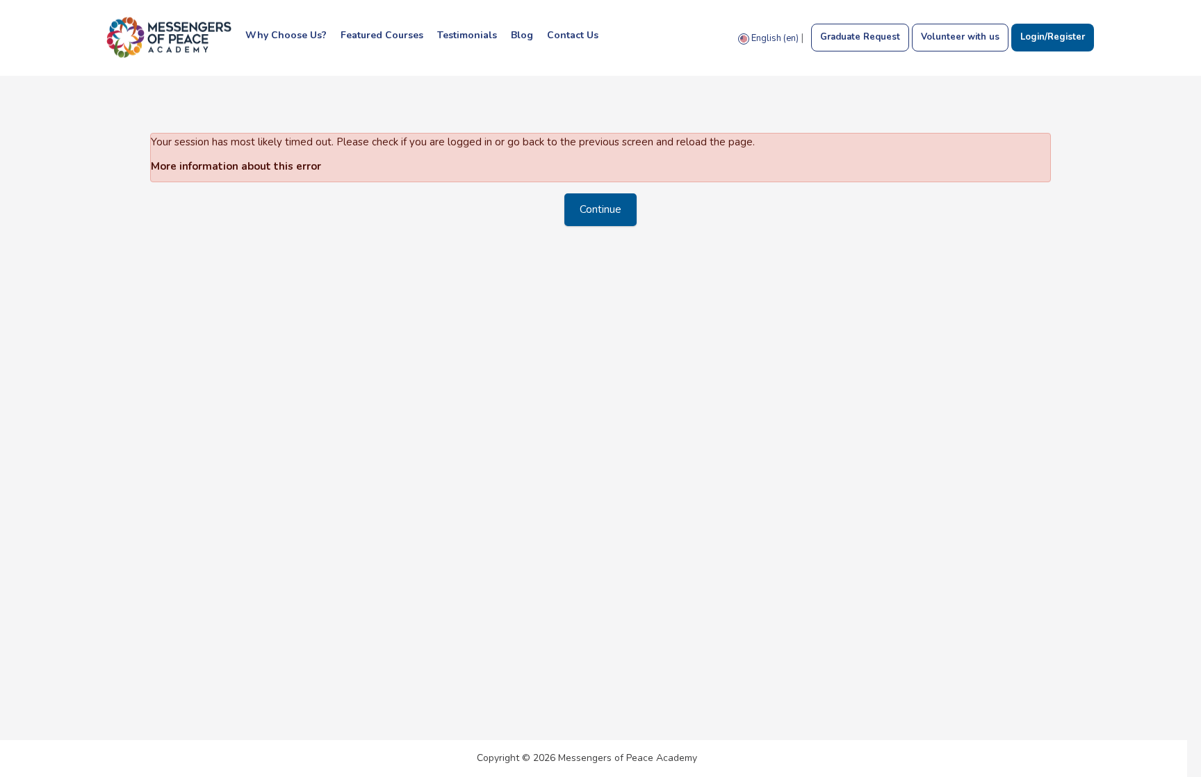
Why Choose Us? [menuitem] (286, 35)
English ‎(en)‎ (775, 38)
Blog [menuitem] (522, 35)
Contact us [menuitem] (572, 35)
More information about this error (236, 166)
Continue (600, 209)
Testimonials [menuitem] (467, 35)
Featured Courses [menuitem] (382, 35)
